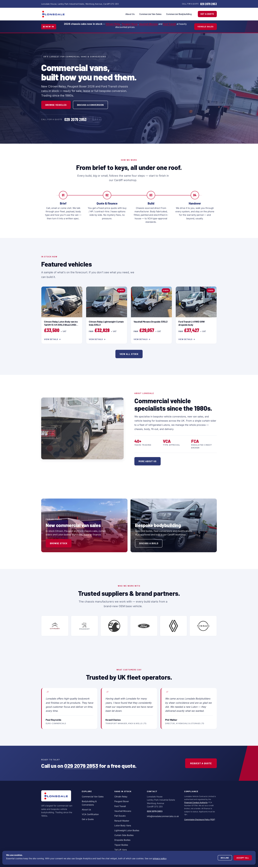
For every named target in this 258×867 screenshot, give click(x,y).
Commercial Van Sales (150, 14)
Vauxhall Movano (148, 24)
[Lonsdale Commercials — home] (53, 14)
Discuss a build (148, 543)
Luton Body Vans (122, 825)
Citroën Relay (120, 796)
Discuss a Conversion (90, 105)
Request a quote (201, 763)
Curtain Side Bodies (123, 835)
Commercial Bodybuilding (178, 14)
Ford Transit (169, 24)
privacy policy (159, 858)
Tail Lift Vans (120, 849)
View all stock (129, 354)
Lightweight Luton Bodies (126, 830)
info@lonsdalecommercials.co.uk (163, 816)
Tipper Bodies (121, 845)
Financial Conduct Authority (196, 802)
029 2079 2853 (81, 765)
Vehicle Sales (206, 26)
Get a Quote (207, 14)
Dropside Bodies (122, 840)
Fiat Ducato (120, 815)
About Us (130, 14)
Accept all (242, 858)
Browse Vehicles (56, 105)
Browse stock (58, 543)
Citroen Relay (113, 24)
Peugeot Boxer (130, 24)
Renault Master (121, 820)
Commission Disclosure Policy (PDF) (199, 819)
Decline (225, 858)
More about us (147, 461)
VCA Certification (90, 814)
